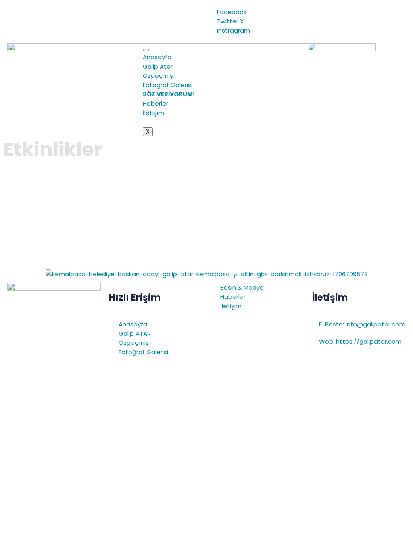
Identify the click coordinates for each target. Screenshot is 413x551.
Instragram (232, 30)
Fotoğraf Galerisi (167, 85)
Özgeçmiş (158, 75)
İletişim (153, 113)
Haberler (155, 103)
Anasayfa (157, 57)
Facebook (230, 12)
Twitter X (229, 21)
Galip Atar (158, 66)
